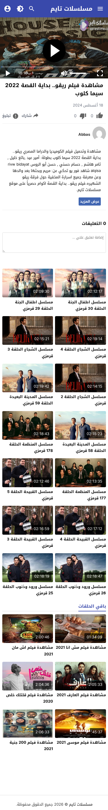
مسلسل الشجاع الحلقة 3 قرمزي (30, 352)
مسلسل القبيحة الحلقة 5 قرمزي (30, 495)
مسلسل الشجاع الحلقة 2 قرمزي (83, 400)
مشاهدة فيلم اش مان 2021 (32, 650)
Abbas (84, 135)
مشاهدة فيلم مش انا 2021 (81, 647)
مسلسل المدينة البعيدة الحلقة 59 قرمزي (31, 400)
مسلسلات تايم (71, 8)
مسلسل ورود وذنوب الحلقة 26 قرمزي (81, 590)
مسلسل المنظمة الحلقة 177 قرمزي (84, 495)
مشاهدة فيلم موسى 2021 (81, 742)
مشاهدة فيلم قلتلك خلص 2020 (29, 698)
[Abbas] (99, 139)
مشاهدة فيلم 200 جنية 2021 (31, 745)
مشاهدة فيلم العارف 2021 (81, 695)
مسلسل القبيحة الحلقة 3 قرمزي (30, 542)
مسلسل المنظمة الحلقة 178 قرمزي (31, 447)
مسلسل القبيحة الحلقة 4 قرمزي (83, 542)
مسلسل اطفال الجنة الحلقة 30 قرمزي (87, 305)
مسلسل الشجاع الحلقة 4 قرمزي (83, 352)
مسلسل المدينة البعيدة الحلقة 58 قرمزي (84, 447)
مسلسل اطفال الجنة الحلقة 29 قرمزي (34, 305)
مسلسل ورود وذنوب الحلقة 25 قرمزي (28, 590)
